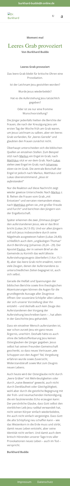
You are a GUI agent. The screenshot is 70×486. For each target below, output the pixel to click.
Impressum (24, 482)
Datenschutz (45, 482)
